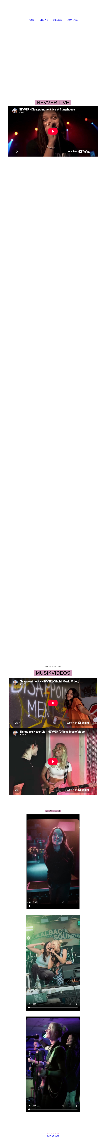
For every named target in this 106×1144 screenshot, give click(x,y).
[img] (53, 8)
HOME (31, 20)
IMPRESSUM (53, 1136)
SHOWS (44, 20)
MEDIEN (57, 20)
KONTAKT (72, 20)
